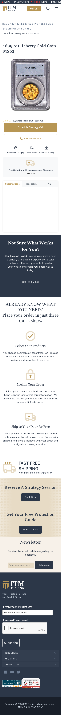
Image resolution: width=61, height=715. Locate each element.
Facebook (5, 672)
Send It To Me (30, 529)
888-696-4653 (32, 138)
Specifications (12, 184)
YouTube (12, 672)
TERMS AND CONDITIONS (30, 707)
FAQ (49, 184)
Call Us (33, 9)
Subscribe (11, 643)
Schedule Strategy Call (30, 127)
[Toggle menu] (56, 9)
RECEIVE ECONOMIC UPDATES (18, 607)
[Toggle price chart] (30, 2)
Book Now (30, 497)
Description (31, 184)
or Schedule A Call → (30, 290)
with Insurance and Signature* (35, 472)
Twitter (18, 672)
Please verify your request (16, 620)
